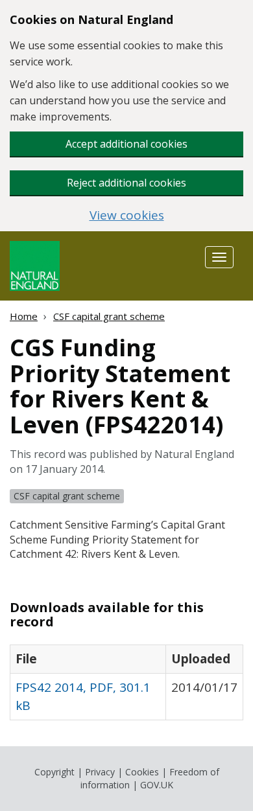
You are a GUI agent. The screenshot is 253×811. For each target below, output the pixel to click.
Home (24, 316)
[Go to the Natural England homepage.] (35, 264)
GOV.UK (156, 785)
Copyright (54, 772)
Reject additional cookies (126, 183)
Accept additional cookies (126, 144)
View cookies (127, 215)
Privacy (100, 772)
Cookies (142, 772)
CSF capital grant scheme (109, 316)
